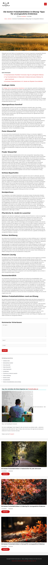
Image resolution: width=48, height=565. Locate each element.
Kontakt (29, 560)
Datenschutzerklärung (22, 560)
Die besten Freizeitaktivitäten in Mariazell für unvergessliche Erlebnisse (23, 544)
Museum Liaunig (6, 377)
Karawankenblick (6, 379)
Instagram (12, 434)
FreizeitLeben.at (33, 389)
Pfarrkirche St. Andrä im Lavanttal (10, 373)
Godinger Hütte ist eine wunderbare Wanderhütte (13, 88)
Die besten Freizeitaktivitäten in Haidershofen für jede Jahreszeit (21, 468)
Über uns (34, 560)
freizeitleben (4, 471)
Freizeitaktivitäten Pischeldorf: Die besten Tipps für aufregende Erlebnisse (24, 75)
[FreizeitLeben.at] (6, 4)
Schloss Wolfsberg (7, 375)
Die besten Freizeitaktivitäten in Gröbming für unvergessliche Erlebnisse (23, 506)
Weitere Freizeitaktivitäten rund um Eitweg (12, 381)
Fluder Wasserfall (6, 367)
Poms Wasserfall (6, 365)
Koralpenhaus (6, 371)
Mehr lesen (5, 474)
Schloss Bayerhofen (7, 369)
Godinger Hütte (6, 360)
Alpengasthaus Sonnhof (8, 362)
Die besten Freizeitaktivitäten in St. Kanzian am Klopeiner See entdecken (24, 81)
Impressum (14, 560)
